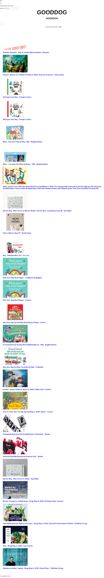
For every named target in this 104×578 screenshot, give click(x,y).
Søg (60, 26)
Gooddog (8, 576)
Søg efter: (2, 8)
